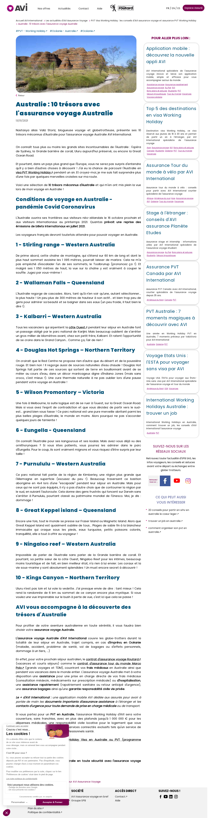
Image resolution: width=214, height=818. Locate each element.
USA (166, 388)
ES (178, 8)
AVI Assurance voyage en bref (89, 796)
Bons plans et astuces (157, 91)
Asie (149, 147)
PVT (179, 91)
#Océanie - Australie (63, 31)
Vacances (186, 94)
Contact (83, 8)
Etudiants (172, 91)
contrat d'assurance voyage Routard (112, 659)
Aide (99, 8)
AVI (173, 87)
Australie (151, 344)
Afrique (150, 198)
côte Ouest (77, 327)
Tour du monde (174, 94)
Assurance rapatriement (176, 84)
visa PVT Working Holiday (33, 172)
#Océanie (86, 31)
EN (173, 8)
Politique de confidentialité (44, 812)
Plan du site (35, 808)
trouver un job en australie (164, 521)
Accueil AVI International (29, 20)
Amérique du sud (162, 198)
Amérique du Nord (155, 300)
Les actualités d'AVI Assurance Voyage (67, 20)
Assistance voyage (155, 84)
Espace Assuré (194, 8)
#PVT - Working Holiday (30, 31)
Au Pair (168, 87)
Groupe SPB (78, 800)
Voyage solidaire (154, 97)
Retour (21, 95)
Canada (150, 151)
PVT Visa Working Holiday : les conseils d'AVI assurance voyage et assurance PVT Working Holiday (143, 20)
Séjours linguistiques (156, 94)
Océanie (169, 151)
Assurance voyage (155, 87)
